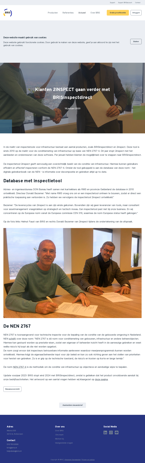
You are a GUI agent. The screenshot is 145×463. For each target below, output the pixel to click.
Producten (53, 13)
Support (112, 2)
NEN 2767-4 (19, 367)
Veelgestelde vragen (64, 443)
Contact (137, 2)
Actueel (82, 13)
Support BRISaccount (125, 2)
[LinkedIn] (105, 432)
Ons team (59, 435)
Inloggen (136, 13)
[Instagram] (111, 432)
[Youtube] (116, 432)
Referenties (68, 13)
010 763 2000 (12, 444)
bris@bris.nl (12, 448)
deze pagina (101, 379)
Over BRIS (95, 13)
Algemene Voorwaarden (73, 459)
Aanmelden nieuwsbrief (73, 405)
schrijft (12, 338)
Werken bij (59, 439)
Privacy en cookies (88, 459)
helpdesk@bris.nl (14, 451)
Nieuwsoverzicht (12, 389)
